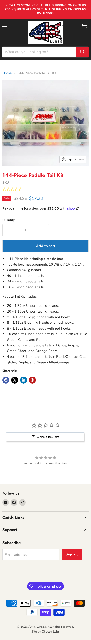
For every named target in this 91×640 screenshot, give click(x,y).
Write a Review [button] (48, 437)
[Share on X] (14, 380)
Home (7, 73)
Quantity (8, 220)
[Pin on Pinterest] (32, 380)
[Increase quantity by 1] (43, 230)
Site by (46, 632)
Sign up (72, 554)
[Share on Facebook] (5, 380)
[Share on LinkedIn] (23, 380)
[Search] (82, 52)
